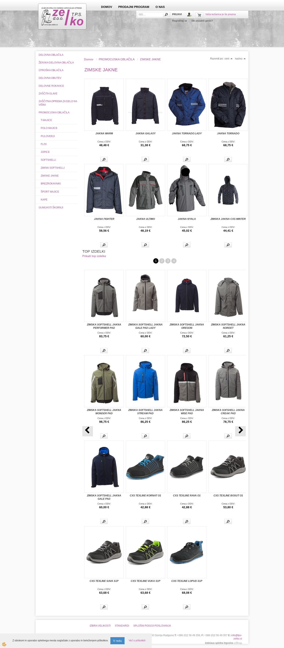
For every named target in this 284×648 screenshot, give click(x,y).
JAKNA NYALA (187, 219)
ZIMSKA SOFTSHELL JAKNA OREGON (187, 326)
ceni (227, 58)
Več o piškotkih (137, 640)
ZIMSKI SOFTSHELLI (53, 167)
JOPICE (45, 152)
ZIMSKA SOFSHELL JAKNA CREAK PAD (228, 412)
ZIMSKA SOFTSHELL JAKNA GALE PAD (104, 497)
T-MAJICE (46, 120)
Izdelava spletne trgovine (219, 643)
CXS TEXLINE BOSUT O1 (228, 495)
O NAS (160, 7)
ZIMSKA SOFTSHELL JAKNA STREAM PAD (145, 412)
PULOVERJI (48, 136)
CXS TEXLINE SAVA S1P (104, 581)
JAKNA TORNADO (228, 133)
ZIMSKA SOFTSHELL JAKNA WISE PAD (187, 412)
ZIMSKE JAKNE (50, 175)
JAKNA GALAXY (146, 133)
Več (104, 159)
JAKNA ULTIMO (145, 219)
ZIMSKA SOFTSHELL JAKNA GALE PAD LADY (145, 326)
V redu (117, 640)
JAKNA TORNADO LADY (187, 133)
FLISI (44, 144)
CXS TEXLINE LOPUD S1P (186, 581)
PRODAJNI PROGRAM (133, 7)
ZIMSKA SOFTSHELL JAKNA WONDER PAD (104, 412)
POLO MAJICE (49, 128)
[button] (240, 431)
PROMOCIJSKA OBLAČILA (117, 59)
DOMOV (106, 7)
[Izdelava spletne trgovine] (238, 643)
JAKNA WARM (104, 133)
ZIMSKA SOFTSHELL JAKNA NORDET (228, 326)
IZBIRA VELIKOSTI (100, 625)
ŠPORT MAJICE (50, 191)
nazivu (238, 58)
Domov (88, 59)
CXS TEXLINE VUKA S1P (145, 581)
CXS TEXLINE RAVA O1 (187, 495)
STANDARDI (122, 625)
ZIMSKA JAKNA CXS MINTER (228, 219)
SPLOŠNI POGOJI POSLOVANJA (152, 625)
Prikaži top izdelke (94, 256)
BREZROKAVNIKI (51, 183)
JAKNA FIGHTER (104, 219)
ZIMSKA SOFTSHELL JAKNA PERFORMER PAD (104, 326)
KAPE (44, 199)
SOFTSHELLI (48, 159)
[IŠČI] (166, 14)
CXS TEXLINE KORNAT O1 (145, 495)
